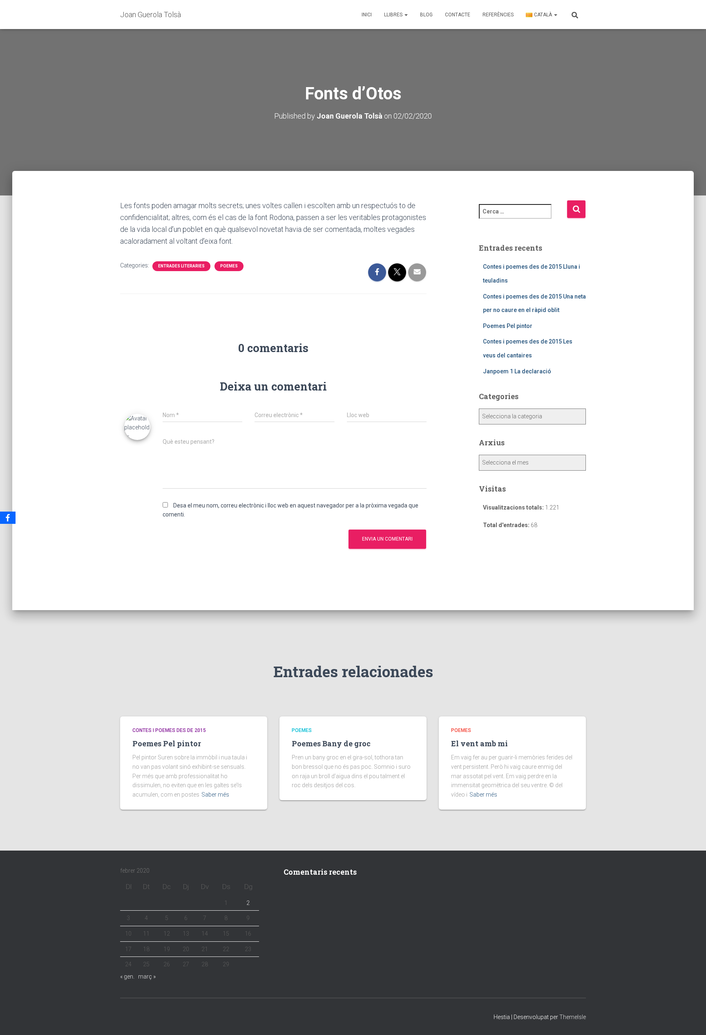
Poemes (229, 266)
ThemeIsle (572, 1017)
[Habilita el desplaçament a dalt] (689, 1018)
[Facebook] (8, 518)
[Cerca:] (523, 217)
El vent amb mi (479, 743)
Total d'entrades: (507, 525)
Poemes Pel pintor (507, 326)
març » (147, 976)
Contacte (457, 15)
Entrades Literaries (181, 266)
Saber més (215, 794)
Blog (426, 15)
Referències (498, 15)
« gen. (127, 976)
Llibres (394, 15)
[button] (406, 15)
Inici (367, 15)
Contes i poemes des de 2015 (169, 730)
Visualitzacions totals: (514, 507)
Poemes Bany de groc (331, 743)
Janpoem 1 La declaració (517, 371)
